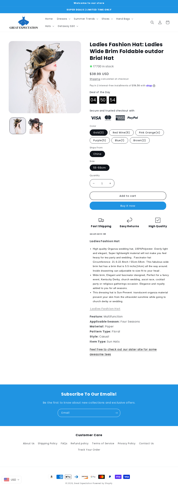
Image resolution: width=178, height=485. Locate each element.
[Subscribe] (116, 413)
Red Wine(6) (121, 132)
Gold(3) (98, 132)
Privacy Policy (127, 443)
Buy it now (127, 206)
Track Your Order (89, 449)
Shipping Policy (47, 443)
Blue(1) (119, 140)
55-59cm (99, 167)
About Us (29, 443)
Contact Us (146, 443)
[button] (63, 18)
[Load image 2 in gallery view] (35, 126)
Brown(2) (140, 140)
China (97, 154)
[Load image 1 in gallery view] (18, 126)
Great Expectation (83, 483)
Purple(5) (99, 140)
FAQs (64, 443)
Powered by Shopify (102, 483)
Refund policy (80, 443)
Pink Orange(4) (149, 132)
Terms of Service (103, 443)
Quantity (95, 175)
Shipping (95, 78)
